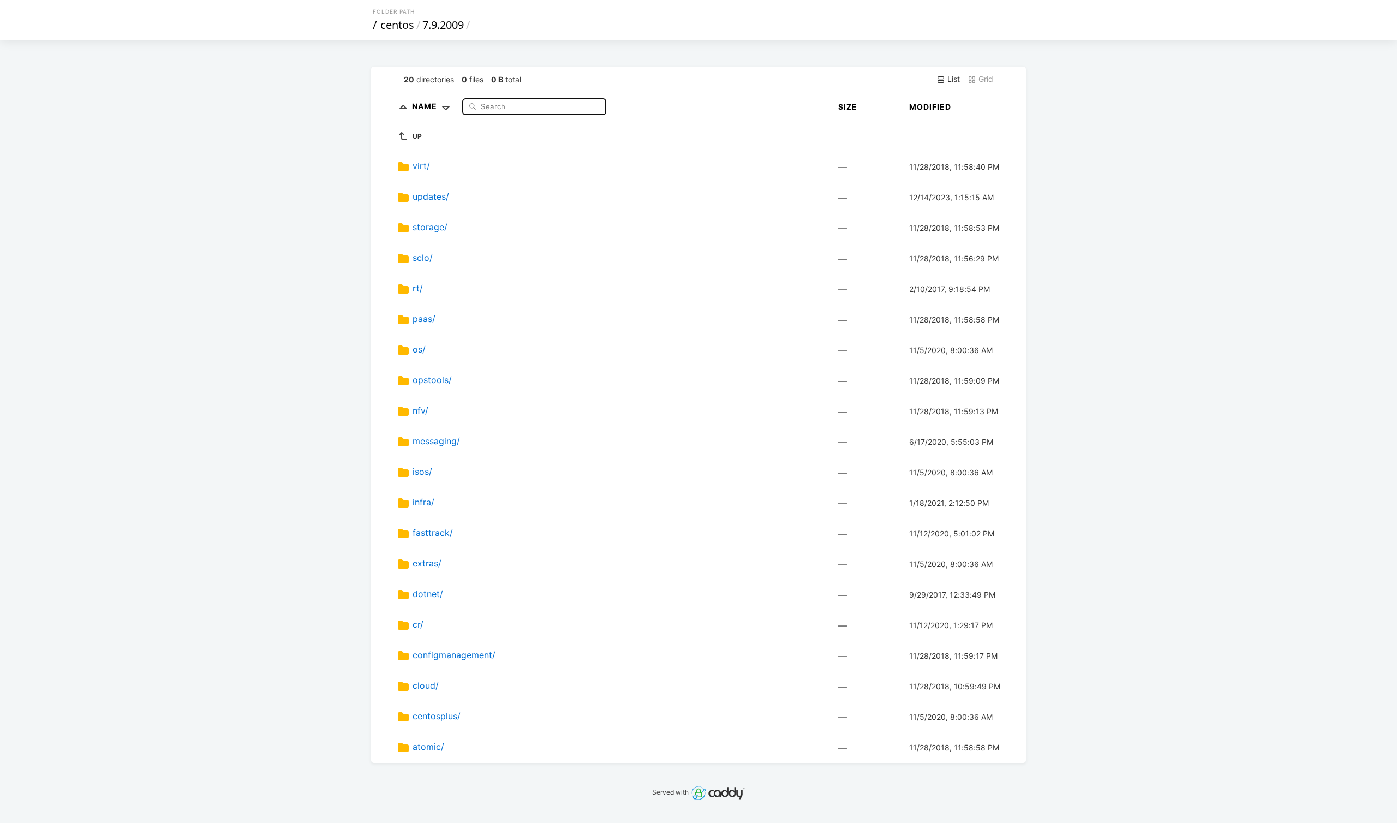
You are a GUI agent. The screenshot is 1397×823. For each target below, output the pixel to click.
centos (397, 24)
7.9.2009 (443, 24)
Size (847, 106)
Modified (930, 106)
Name (425, 106)
